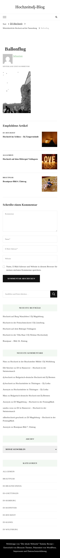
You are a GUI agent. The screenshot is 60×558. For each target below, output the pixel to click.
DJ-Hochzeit (16, 23)
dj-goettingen (10, 493)
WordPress (51, 547)
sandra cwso (8, 408)
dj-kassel (8, 522)
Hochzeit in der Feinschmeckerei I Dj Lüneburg (23, 323)
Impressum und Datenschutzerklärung (30, 551)
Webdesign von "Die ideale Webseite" (22, 544)
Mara (5, 396)
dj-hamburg (9, 501)
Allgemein (8, 155)
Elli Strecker (8, 368)
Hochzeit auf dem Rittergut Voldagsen (20, 159)
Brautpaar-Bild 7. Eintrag (25, 427)
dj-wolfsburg (10, 529)
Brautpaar (8, 177)
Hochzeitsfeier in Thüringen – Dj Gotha (33, 383)
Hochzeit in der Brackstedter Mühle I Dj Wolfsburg (32, 361)
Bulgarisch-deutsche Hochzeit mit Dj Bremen (35, 377)
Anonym (6, 389)
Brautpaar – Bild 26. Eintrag (15, 341)
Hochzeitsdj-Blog (30, 7)
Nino (5, 361)
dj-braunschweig (12, 486)
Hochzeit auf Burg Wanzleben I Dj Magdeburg (23, 316)
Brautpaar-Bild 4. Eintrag (14, 181)
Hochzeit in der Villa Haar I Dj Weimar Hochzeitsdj (25, 335)
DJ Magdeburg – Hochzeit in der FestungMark (34, 402)
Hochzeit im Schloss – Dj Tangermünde (21, 137)
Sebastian (18, 56)
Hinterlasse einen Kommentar (16, 66)
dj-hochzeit (8, 377)
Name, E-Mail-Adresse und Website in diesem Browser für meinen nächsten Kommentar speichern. (31, 268)
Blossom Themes (24, 547)
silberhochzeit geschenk (13, 417)
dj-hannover (10, 508)
